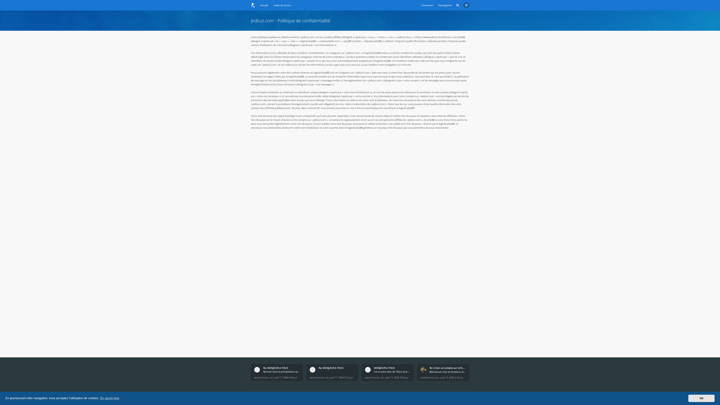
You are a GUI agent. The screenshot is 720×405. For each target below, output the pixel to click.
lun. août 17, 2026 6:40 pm (283, 377)
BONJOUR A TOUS (384, 368)
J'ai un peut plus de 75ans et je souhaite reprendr (392, 371)
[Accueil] (253, 5)
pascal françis (261, 377)
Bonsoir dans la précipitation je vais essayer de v (281, 371)
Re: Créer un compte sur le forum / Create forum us (448, 368)
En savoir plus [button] (109, 398)
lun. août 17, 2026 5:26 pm (394, 377)
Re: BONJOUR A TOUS (275, 368)
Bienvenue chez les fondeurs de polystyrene (448, 372)
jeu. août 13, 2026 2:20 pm (449, 377)
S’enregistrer (445, 5)
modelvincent (428, 377)
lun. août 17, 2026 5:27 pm (339, 377)
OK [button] (702, 398)
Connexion (427, 5)
